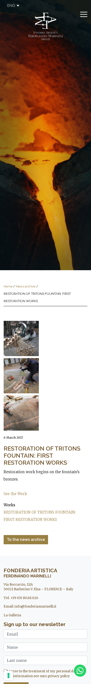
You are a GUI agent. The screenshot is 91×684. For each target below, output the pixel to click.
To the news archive (26, 539)
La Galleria (12, 615)
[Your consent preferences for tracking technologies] (8, 675)
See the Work (15, 493)
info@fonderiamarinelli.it (35, 606)
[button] (11, 5)
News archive (25, 286)
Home (8, 286)
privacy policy (59, 676)
